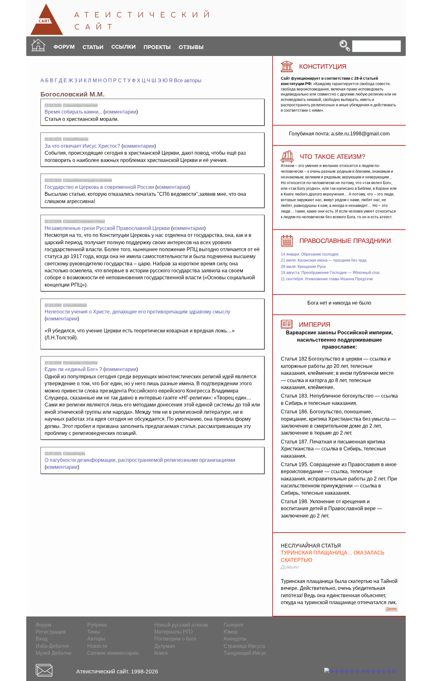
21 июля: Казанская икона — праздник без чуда (324, 260)
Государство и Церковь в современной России (99, 187)
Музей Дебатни (53, 653)
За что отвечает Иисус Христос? (82, 146)
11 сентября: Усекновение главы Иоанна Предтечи (327, 279)
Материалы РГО (173, 632)
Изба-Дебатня (52, 646)
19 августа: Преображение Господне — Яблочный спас (330, 272)
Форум (43, 625)
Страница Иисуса (244, 646)
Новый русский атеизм (181, 625)
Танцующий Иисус (245, 653)
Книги (161, 653)
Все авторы (187, 80)
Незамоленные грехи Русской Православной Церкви (107, 228)
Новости (97, 646)
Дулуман (164, 646)
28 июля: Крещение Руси (303, 266)
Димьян (290, 567)
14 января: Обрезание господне (310, 254)
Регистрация (50, 632)
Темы (93, 632)
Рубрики (97, 625)
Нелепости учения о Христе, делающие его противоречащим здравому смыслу (137, 311)
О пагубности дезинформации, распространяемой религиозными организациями (140, 460)
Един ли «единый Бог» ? (74, 369)
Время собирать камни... (73, 112)
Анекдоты (235, 638)
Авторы (96, 638)
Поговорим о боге (175, 638)
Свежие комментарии (113, 653)
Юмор (231, 632)
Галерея (233, 625)
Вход (41, 638)
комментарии (120, 112)
